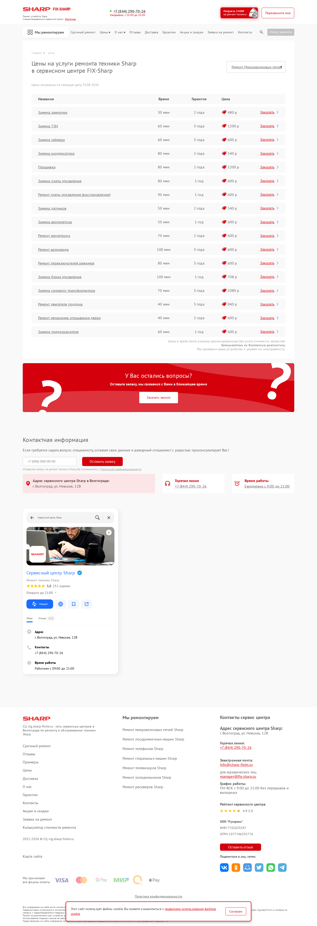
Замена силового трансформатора (66, 290)
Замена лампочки (53, 112)
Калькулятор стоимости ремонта (49, 827)
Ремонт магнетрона (54, 235)
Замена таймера (51, 139)
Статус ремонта (281, 32)
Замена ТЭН (48, 126)
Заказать (267, 112)
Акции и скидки (191, 32)
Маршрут (43, 603)
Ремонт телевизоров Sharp (144, 767)
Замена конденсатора (56, 153)
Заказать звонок (159, 397)
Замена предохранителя (58, 331)
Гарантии (169, 32)
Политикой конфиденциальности (121, 469)
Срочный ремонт (83, 32)
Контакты (245, 32)
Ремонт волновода (53, 249)
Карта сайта (32, 856)
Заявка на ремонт (220, 32)
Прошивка (46, 167)
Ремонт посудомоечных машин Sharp (153, 739)
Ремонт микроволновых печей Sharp (153, 729)
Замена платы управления (59, 181)
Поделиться (224, 867)
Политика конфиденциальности (158, 896)
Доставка (151, 32)
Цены (104, 32)
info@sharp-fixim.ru (236, 764)
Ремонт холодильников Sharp (147, 777)
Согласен (235, 911)
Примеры (31, 762)
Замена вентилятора (55, 222)
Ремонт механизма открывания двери (69, 317)
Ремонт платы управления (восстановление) (74, 194)
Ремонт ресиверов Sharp (143, 786)
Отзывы (135, 32)
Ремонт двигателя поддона (60, 304)
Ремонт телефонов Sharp (143, 748)
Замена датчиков (52, 208)
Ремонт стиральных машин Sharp (150, 758)
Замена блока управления (59, 276)
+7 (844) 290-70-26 (129, 11)
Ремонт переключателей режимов (66, 263)
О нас (119, 32)
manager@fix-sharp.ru (238, 776)
